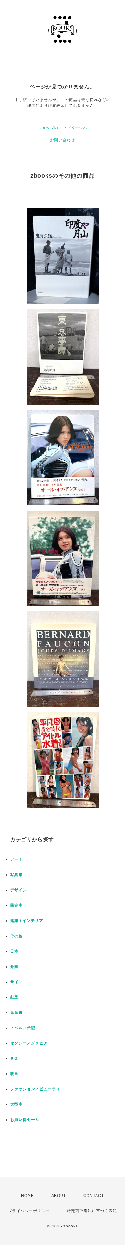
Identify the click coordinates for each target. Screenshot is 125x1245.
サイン (16, 982)
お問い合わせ (62, 140)
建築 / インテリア (26, 920)
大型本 (16, 1104)
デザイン (18, 890)
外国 (14, 966)
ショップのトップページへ (63, 128)
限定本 (16, 905)
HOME (27, 1195)
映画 (14, 1074)
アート (16, 859)
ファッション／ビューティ (35, 1089)
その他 (16, 936)
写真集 (16, 875)
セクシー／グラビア (29, 1043)
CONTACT (93, 1195)
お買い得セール (24, 1119)
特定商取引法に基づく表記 (92, 1211)
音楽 (14, 1058)
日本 (14, 951)
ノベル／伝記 (22, 1028)
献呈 (14, 997)
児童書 (16, 1012)
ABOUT (58, 1195)
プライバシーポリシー (29, 1211)
